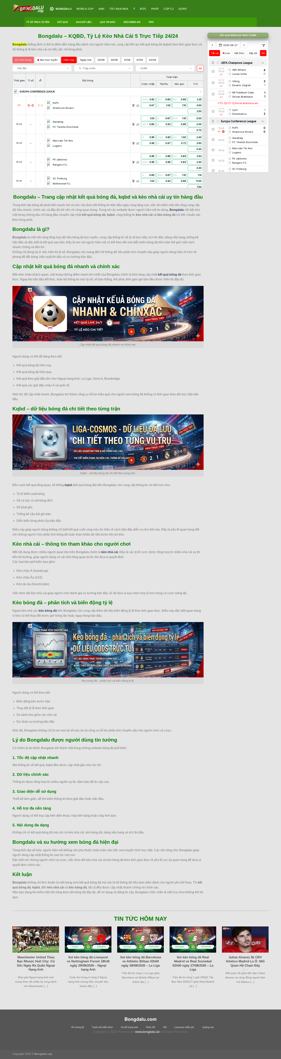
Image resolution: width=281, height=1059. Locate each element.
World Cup (84, 8)
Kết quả (62, 22)
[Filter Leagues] (263, 45)
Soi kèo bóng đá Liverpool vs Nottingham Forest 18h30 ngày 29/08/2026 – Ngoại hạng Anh (88, 963)
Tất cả (214, 52)
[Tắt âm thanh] (200, 68)
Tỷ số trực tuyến (38, 22)
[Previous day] (212, 45)
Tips (151, 22)
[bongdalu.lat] (28, 9)
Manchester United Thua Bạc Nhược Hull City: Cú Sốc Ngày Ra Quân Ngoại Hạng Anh (36, 963)
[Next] (269, 962)
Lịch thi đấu (108, 22)
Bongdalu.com (140, 1019)
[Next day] (244, 45)
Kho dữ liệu (84, 22)
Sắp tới (253, 52)
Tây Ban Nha (118, 8)
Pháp (155, 8)
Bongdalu (63, 8)
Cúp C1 (169, 8)
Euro (183, 8)
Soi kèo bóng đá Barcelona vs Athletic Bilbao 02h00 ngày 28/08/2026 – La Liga (140, 961)
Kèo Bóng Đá (132, 22)
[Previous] (12, 962)
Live (227, 52)
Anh (101, 8)
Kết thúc (239, 52)
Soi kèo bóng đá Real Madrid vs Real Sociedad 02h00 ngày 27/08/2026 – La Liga (192, 963)
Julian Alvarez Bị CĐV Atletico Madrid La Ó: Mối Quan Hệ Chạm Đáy (245, 961)
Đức (143, 8)
